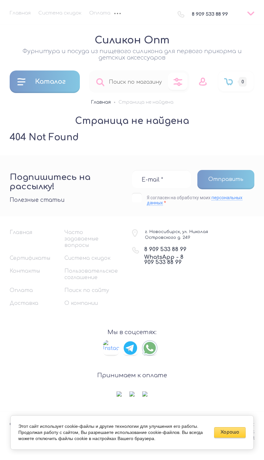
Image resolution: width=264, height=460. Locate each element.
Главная (20, 13)
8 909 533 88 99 (210, 14)
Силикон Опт (132, 40)
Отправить (225, 179)
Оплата (99, 13)
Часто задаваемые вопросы (81, 239)
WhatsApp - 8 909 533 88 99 (164, 259)
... (117, 14)
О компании (81, 303)
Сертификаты (30, 258)
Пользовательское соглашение (90, 274)
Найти (100, 82)
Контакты (25, 271)
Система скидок (59, 13)
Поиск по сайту (86, 290)
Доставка (24, 303)
